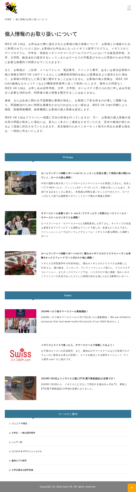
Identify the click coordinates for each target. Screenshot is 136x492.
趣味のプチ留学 (18, 460)
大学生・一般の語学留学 (22, 432)
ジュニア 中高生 (18, 423)
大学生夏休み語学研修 (21, 470)
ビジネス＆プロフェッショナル (25, 451)
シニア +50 (15, 442)
